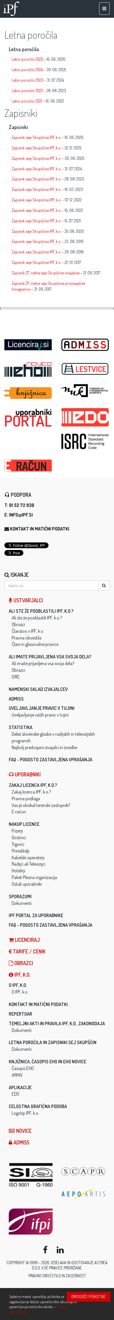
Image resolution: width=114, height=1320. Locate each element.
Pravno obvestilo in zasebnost (57, 1275)
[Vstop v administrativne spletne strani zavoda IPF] (85, 345)
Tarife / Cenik (29, 951)
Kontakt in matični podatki (39, 529)
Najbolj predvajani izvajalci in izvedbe (44, 747)
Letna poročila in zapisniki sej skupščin (52, 1042)
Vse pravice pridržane (62, 1267)
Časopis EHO (23, 1068)
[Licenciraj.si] (28, 343)
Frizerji (17, 831)
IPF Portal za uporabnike (36, 915)
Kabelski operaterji (28, 857)
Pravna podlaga (26, 798)
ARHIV (17, 1075)
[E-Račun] (28, 463)
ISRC (16, 677)
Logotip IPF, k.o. (25, 1113)
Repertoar (20, 1014)
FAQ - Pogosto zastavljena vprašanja (50, 759)
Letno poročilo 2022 (27, 90)
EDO (15, 1094)
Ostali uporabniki (27, 884)
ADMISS (16, 699)
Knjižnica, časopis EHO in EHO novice (47, 1061)
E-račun (19, 811)
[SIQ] (31, 1175)
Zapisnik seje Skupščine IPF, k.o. (36, 137)
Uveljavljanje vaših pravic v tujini (40, 715)
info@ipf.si (21, 515)
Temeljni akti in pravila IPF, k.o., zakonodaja (57, 1023)
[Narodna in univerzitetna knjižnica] (85, 390)
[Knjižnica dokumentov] (28, 393)
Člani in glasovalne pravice (35, 644)
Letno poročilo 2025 (27, 59)
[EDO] (85, 417)
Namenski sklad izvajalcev (38, 689)
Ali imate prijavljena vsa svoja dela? (50, 657)
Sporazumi (20, 896)
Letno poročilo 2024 (27, 69)
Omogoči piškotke (88, 1296)
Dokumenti (22, 903)
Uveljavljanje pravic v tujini (42, 708)
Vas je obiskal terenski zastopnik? (41, 805)
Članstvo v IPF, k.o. (28, 631)
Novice (23, 1131)
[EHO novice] (28, 369)
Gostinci (19, 837)
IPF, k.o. (21, 974)
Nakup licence (24, 824)
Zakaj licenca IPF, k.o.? (33, 785)
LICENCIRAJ (27, 940)
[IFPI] (31, 1221)
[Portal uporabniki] (28, 417)
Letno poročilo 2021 (27, 101)
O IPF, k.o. (18, 985)
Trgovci (18, 844)
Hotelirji (18, 871)
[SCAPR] (83, 1171)
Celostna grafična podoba (38, 1106)
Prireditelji (20, 851)
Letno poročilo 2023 (27, 80)
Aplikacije (20, 1087)
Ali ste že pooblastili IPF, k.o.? (41, 611)
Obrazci (18, 624)
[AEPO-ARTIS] (83, 1194)
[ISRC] (85, 441)
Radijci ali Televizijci (28, 864)
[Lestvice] (85, 369)
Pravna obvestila (27, 638)
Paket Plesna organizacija (34, 877)
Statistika (20, 727)
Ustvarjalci (27, 600)
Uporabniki (27, 774)
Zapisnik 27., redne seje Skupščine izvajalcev (46, 272)
